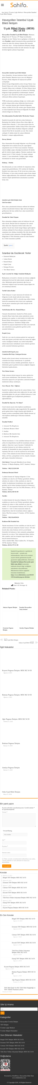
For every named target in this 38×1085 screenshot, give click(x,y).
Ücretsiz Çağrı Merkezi (16, 12)
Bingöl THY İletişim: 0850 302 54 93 (23, 919)
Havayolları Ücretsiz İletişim (9, 1022)
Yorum (4, 812)
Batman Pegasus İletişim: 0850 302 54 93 (17, 695)
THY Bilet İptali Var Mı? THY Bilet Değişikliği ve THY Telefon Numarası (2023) (19, 988)
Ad (3, 840)
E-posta (5, 846)
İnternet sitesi (6, 852)
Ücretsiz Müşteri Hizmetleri (8, 1031)
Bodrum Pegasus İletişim (11, 743)
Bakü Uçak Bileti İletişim (11, 639)
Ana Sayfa (4, 12)
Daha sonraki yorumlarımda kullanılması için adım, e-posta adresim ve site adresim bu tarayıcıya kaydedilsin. (18, 860)
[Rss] (16, 1080)
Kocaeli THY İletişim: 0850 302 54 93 (24, 943)
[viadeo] (22, 1080)
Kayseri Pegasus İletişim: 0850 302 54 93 (17, 670)
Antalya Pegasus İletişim (11, 768)
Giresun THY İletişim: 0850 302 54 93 (24, 935)
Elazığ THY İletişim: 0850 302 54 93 (23, 958)
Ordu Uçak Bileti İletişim (11, 792)
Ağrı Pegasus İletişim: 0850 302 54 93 (15, 719)
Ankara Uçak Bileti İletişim (26, 642)
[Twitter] (20, 1080)
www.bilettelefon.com (19, 1078)
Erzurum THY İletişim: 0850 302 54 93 (24, 927)
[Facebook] (18, 1080)
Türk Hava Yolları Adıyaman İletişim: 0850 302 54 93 (21, 951)
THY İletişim (4, 1025)
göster (10, 245)
